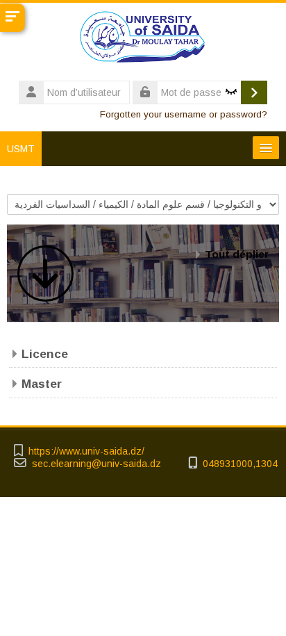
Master (42, 384)
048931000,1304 (240, 464)
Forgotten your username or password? (183, 114)
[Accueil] (143, 39)
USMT (21, 148)
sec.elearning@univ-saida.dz (96, 464)
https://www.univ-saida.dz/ (86, 451)
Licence (45, 354)
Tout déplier (237, 254)
